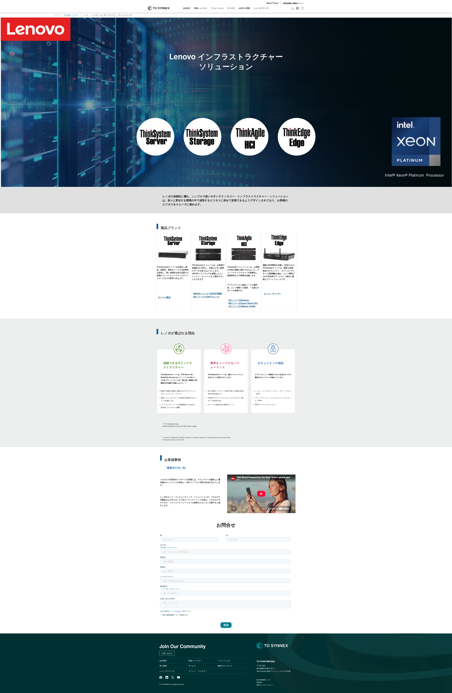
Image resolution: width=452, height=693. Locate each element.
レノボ (85, 15)
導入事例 (163, 665)
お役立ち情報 (244, 8)
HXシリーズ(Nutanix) (238, 300)
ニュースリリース (260, 8)
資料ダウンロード (225, 665)
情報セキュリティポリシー (264, 685)
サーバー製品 (164, 297)
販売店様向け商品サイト (292, 3)
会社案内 (163, 660)
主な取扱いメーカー (71, 15)
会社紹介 (187, 8)
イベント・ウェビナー (197, 671)
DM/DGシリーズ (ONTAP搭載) (207, 293)
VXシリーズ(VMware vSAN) (241, 306)
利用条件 (259, 682)
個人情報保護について (263, 680)
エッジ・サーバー (272, 293)
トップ (56, 15)
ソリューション (217, 8)
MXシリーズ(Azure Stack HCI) (243, 303)
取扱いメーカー (200, 8)
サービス (231, 8)
